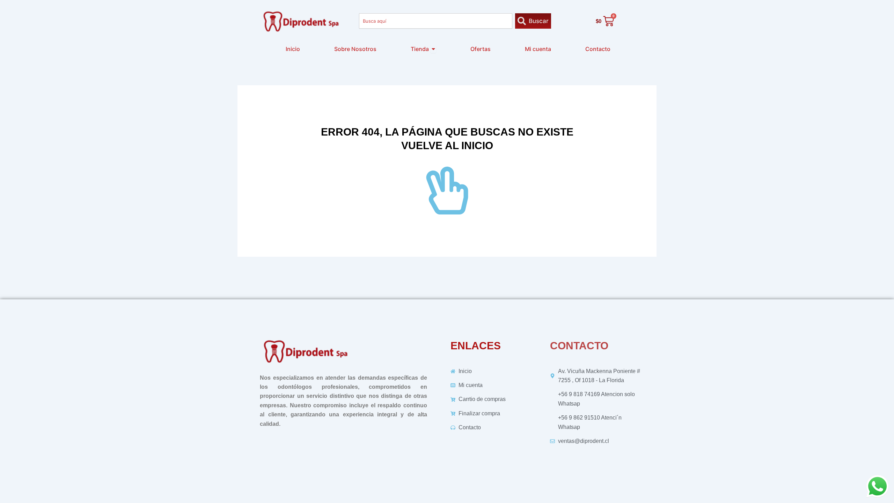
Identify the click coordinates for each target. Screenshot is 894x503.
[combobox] (435, 21)
